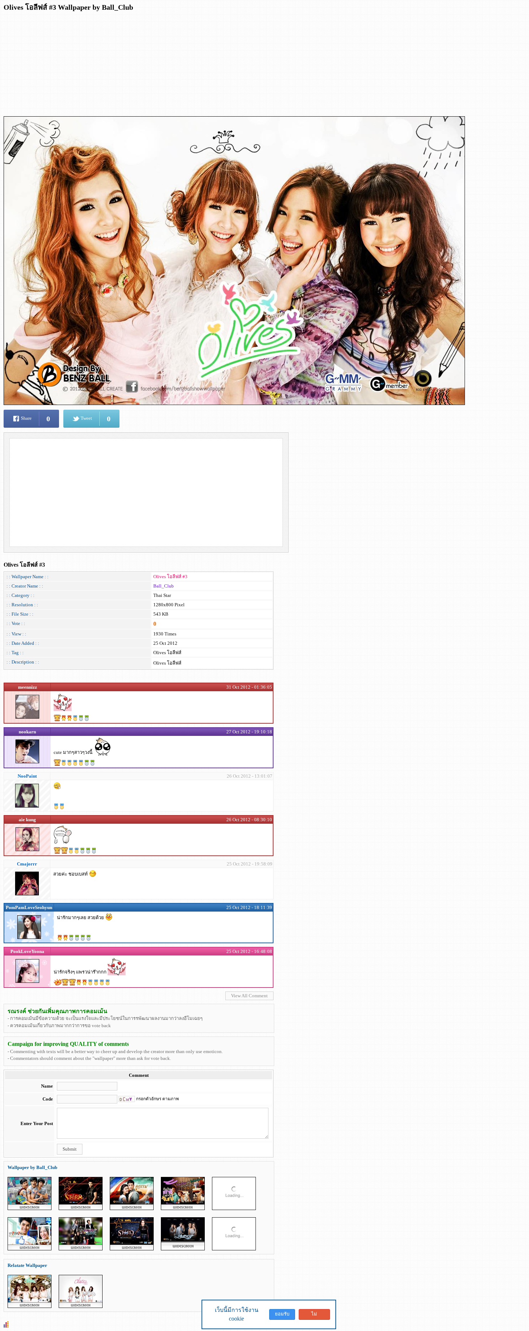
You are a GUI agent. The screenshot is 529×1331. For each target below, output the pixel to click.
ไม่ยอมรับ (314, 1315)
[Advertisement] (219, 65)
